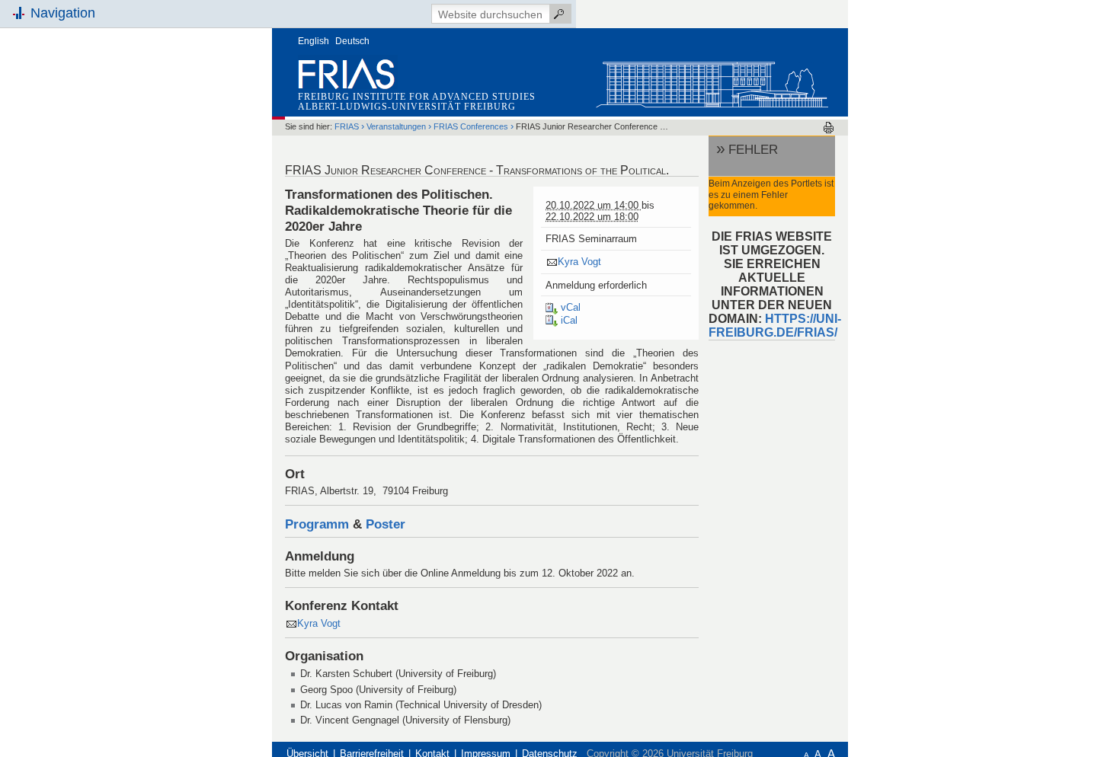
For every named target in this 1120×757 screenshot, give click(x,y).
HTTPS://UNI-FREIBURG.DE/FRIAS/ (775, 325)
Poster (385, 524)
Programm (317, 524)
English (313, 41)
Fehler (753, 149)
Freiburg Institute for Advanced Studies (417, 96)
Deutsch (352, 41)
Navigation (62, 13)
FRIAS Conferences (472, 126)
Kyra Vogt (579, 261)
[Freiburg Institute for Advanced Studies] (711, 81)
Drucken (828, 127)
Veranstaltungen (396, 126)
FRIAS (346, 126)
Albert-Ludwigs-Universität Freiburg (407, 106)
